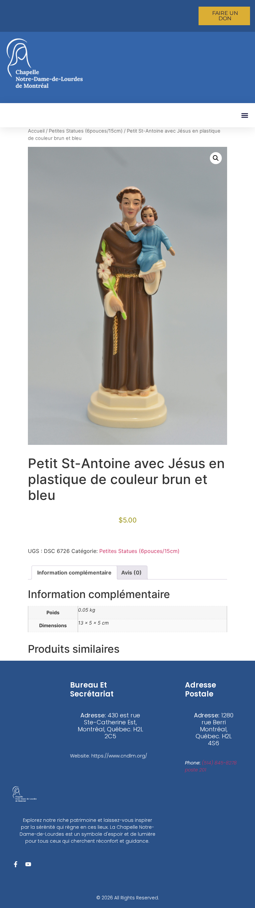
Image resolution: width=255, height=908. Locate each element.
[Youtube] (28, 864)
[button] (244, 115)
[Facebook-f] (16, 864)
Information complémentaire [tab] (74, 572)
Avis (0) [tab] (131, 572)
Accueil (36, 131)
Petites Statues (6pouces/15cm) (86, 131)
